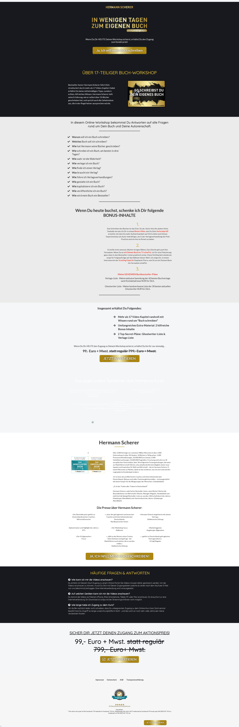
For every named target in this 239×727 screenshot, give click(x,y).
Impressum (100, 680)
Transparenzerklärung (134, 680)
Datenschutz (112, 680)
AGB (121, 680)
